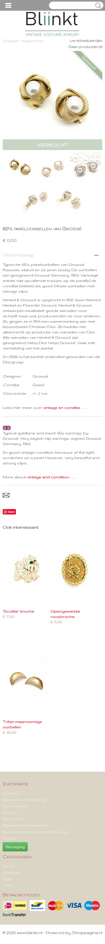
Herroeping (15, 846)
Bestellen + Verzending (24, 799)
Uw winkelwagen (85, 40)
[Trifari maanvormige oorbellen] (26, 679)
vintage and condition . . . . (51, 477)
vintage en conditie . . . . (64, 407)
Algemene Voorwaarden (26, 825)
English (10, 838)
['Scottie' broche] (26, 569)
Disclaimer (13, 819)
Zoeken (97, 6)
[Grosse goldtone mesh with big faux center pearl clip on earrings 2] (52, 100)
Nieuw (8, 866)
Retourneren (15, 806)
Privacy (10, 812)
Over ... (9, 885)
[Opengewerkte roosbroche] (74, 569)
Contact (10, 793)
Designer (12, 872)
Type (7, 879)
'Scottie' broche (18, 611)
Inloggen (11, 41)
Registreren (33, 41)
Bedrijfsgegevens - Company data (36, 832)
